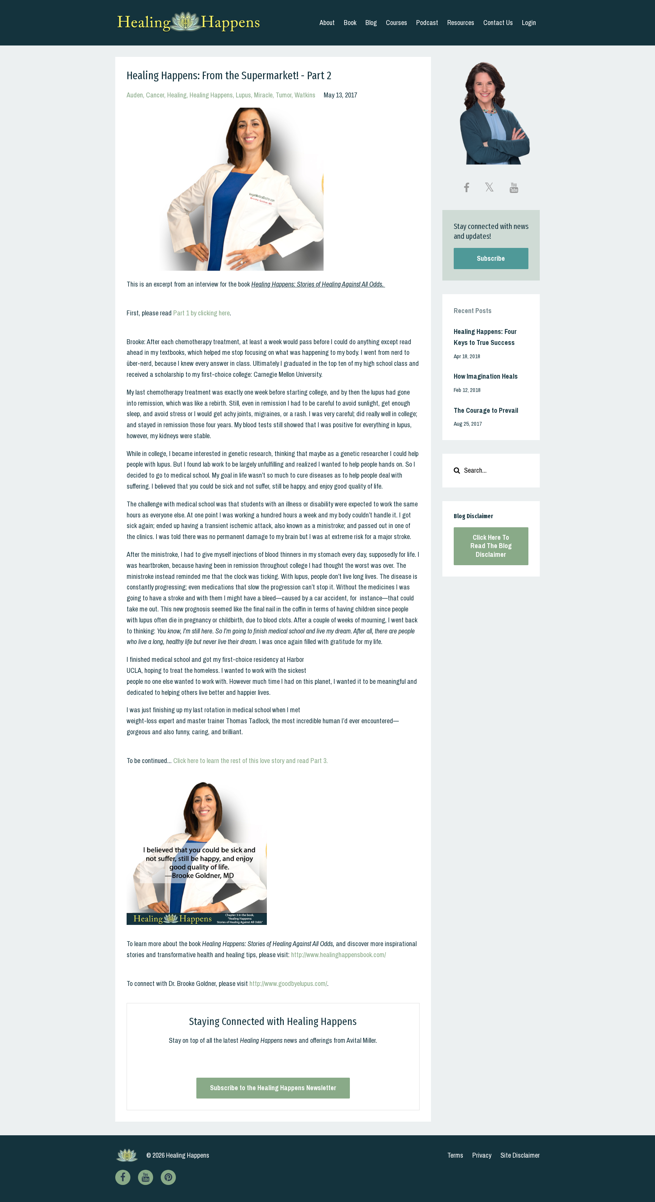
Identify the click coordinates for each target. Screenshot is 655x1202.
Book (350, 22)
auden (135, 95)
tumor (283, 95)
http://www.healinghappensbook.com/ (338, 954)
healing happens (211, 95)
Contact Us (498, 22)
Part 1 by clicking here (201, 313)
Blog (371, 22)
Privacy (481, 1155)
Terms (455, 1155)
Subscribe (491, 258)
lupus (243, 95)
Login (529, 22)
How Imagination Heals (486, 376)
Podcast (427, 22)
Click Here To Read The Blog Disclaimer (491, 546)
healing (176, 95)
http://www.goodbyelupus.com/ (288, 983)
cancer (155, 95)
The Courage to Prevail (486, 410)
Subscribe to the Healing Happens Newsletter (273, 1087)
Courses (396, 22)
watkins (305, 95)
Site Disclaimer (520, 1155)
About (327, 22)
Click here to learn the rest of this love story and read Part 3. (250, 760)
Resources (460, 22)
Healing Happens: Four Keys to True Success (485, 337)
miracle (263, 95)
